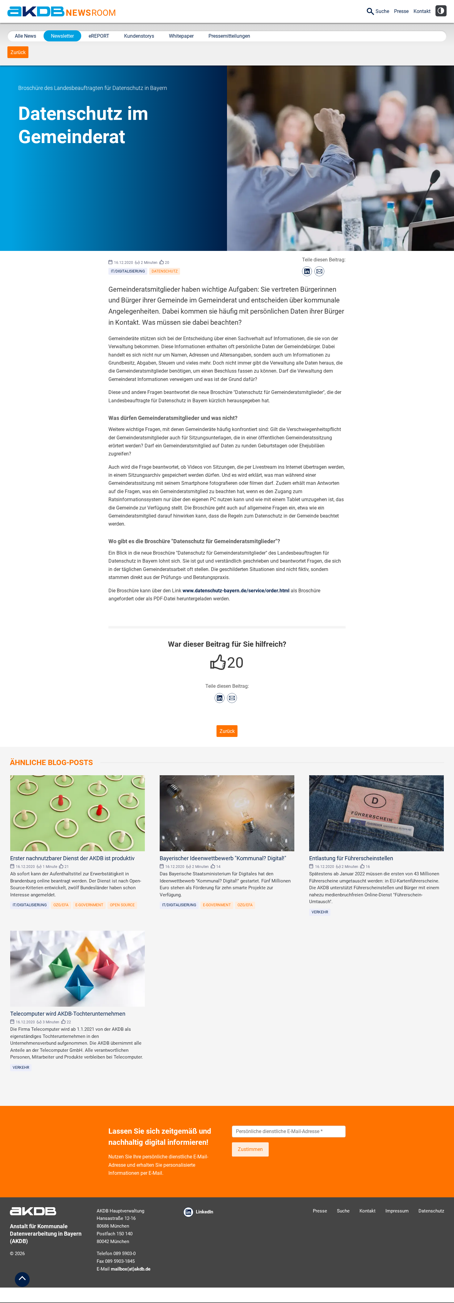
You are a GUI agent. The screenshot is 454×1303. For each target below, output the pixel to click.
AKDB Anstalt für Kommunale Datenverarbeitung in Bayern (36, 11)
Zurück (18, 52)
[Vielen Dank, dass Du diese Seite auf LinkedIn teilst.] (307, 271)
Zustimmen (250, 1149)
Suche (382, 11)
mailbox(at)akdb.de (130, 1269)
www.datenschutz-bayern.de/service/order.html (236, 591)
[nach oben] (22, 1279)
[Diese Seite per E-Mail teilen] (319, 271)
